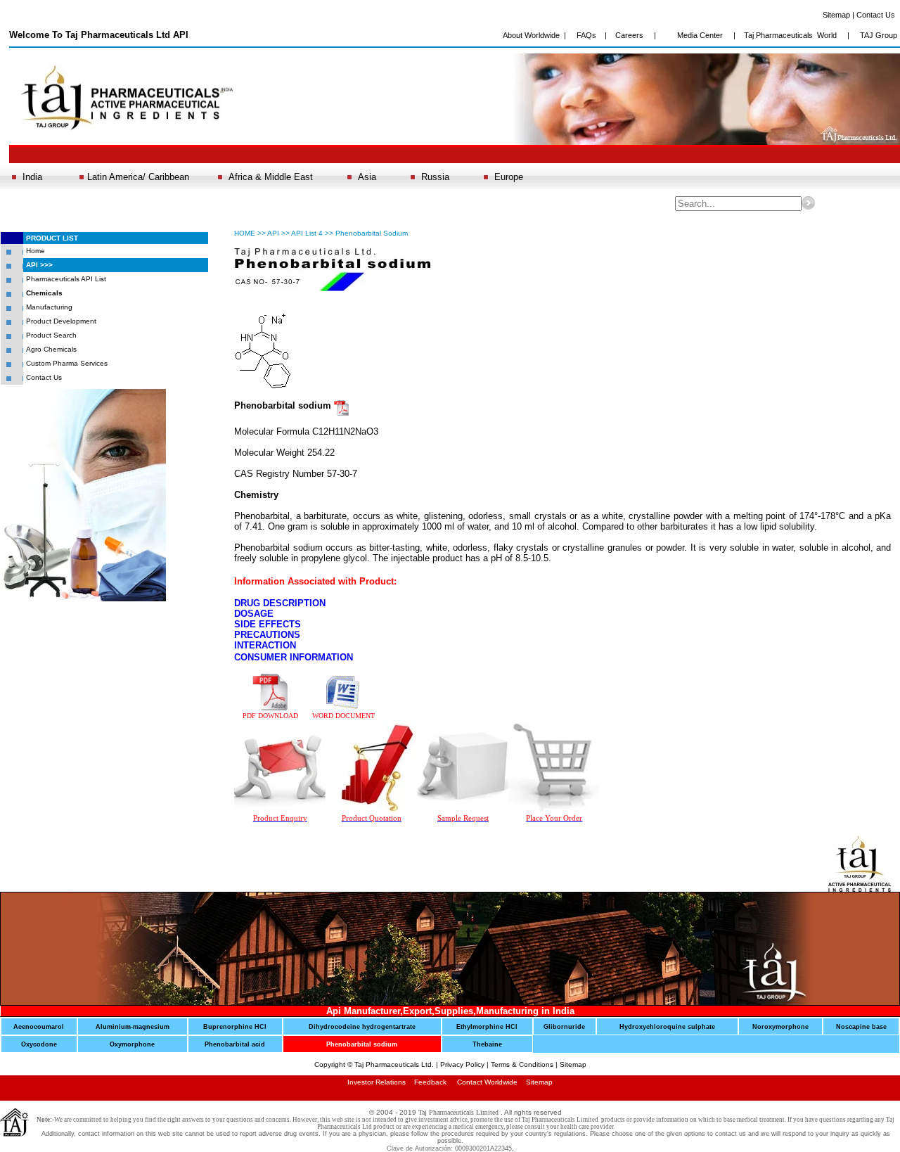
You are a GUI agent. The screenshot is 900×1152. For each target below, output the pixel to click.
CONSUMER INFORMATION (293, 657)
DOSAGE (254, 613)
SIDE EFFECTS (267, 624)
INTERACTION (265, 645)
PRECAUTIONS (267, 634)
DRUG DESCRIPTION (280, 603)
